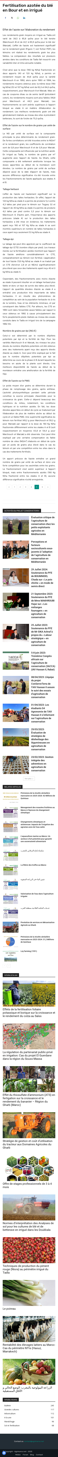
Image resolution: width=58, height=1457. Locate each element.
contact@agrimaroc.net (34, 1441)
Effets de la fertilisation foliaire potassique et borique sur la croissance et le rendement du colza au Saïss (29, 1013)
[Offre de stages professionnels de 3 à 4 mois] (29, 1168)
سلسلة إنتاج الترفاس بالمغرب (32, 851)
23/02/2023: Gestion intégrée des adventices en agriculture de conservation (42, 764)
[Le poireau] (29, 1293)
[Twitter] (11, 18)
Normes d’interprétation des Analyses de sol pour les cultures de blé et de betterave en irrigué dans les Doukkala (28, 1226)
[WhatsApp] (18, 18)
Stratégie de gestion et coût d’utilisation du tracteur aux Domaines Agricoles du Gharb (27, 1144)
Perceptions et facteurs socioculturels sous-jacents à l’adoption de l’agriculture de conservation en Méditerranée (42, 551)
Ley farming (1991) (29, 951)
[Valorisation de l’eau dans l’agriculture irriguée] (10, 898)
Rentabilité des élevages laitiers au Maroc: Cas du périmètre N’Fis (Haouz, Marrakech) (29, 1348)
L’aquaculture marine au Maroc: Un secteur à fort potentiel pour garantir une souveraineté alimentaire (36, 838)
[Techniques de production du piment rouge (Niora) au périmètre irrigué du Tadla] (29, 1250)
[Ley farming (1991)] (10, 956)
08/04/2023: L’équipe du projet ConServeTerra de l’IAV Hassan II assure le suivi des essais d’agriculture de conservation (43, 687)
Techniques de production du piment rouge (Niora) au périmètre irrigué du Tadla (26, 1269)
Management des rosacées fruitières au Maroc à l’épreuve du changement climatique (38, 810)
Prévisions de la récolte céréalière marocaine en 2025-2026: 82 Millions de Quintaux (38, 795)
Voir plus (28, 778)
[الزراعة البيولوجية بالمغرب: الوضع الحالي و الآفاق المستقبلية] (29, 1372)
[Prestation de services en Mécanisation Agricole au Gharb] (10, 927)
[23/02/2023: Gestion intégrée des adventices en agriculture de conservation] (16, 765)
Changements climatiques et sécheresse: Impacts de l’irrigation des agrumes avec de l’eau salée (37, 824)
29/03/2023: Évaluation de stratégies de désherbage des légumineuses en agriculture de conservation (40, 739)
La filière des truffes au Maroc (33, 865)
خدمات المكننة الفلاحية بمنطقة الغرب (35, 908)
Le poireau (9, 1308)
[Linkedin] (24, 18)
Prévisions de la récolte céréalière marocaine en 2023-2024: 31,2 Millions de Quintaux (37, 939)
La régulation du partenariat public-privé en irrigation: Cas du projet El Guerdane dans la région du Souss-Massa (28, 1055)
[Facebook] (5, 18)
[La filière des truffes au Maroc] (10, 869)
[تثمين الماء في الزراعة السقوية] (10, 884)
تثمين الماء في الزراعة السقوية (33, 879)
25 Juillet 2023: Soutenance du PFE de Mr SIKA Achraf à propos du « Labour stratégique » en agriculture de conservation (42, 635)
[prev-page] (4, 966)
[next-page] (8, 966)
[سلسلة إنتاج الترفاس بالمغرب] (10, 855)
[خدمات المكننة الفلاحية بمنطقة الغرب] (10, 912)
